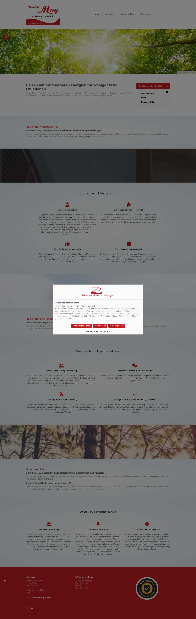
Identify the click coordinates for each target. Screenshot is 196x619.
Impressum (104, 331)
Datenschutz (92, 331)
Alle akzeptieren (117, 326)
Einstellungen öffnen (81, 326)
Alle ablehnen (100, 326)
